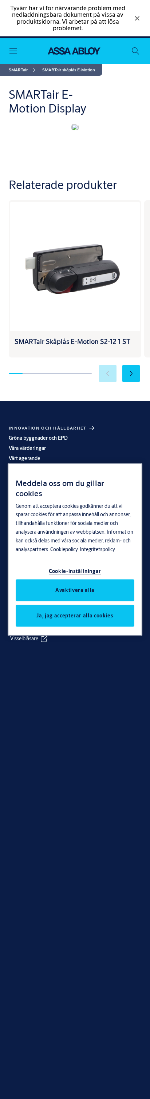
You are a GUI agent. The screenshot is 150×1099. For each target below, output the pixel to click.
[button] (68, 70)
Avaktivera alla (75, 590)
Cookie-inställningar (75, 571)
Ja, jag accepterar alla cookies (74, 615)
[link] (23, 70)
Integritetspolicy (97, 549)
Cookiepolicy (64, 549)
